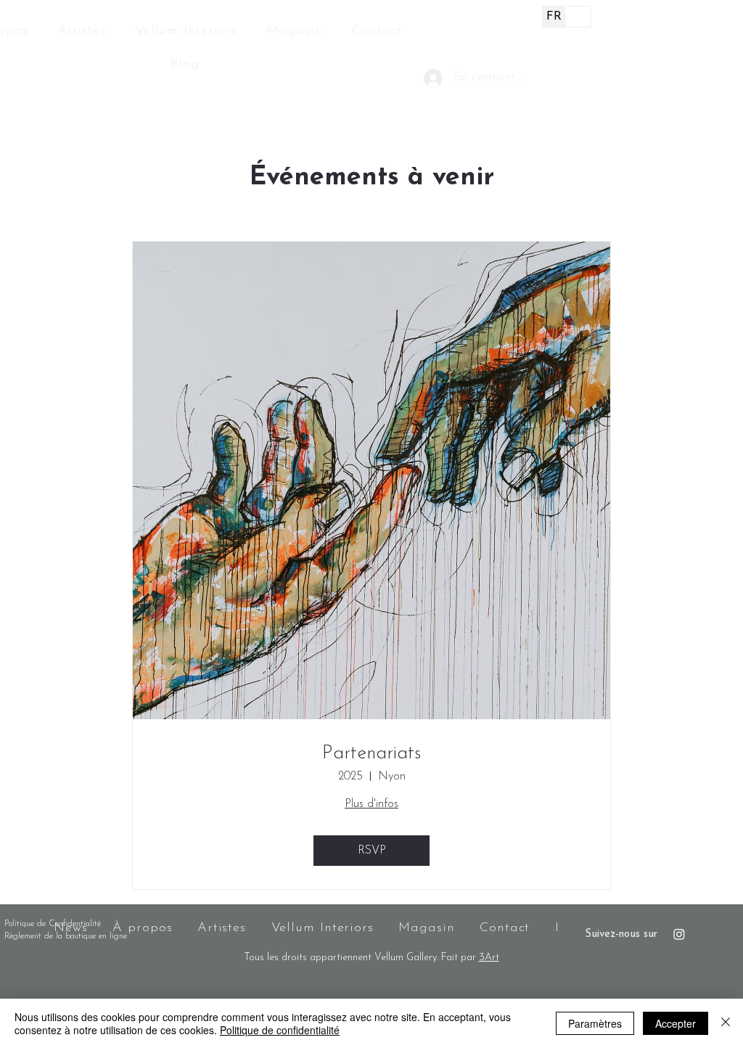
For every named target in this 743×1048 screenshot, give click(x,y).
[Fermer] (725, 1023)
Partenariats (371, 754)
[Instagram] (679, 934)
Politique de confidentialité (280, 1030)
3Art (489, 957)
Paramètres (595, 1023)
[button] (573, 82)
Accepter (675, 1023)
